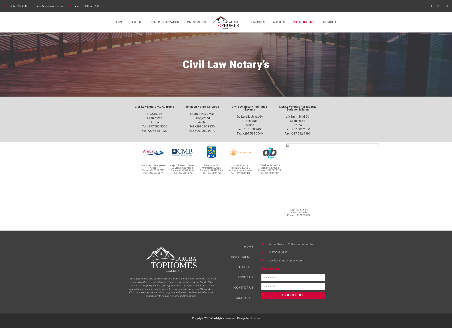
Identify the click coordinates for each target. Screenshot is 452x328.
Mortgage (330, 22)
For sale (246, 267)
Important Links (304, 22)
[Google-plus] (439, 6)
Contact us (243, 287)
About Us (279, 22)
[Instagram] (447, 6)
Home (119, 22)
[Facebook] (431, 6)
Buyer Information (165, 22)
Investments (196, 22)
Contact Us (257, 22)
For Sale (137, 22)
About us (245, 277)
